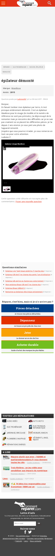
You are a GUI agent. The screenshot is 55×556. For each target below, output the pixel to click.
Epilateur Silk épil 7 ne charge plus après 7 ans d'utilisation (27, 274)
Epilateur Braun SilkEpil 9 (15, 288)
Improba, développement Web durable (25, 537)
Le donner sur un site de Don (27, 338)
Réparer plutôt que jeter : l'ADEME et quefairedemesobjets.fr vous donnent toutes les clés (29, 459)
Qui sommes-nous (23, 536)
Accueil (27, 3)
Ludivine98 (21, 99)
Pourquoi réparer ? (18, 474)
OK (39, 523)
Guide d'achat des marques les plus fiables (27, 350)
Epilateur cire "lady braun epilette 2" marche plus (24, 271)
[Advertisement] (27, 34)
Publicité (18, 541)
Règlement (48, 538)
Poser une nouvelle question (28, 201)
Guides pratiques (33, 463)
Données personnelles (35, 538)
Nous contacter (35, 541)
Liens (5, 478)
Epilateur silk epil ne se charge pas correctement (24, 281)
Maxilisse (16, 88)
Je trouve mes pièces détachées (27, 314)
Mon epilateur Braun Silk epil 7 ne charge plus (23, 284)
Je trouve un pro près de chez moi (27, 326)
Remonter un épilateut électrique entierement (24, 292)
